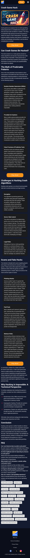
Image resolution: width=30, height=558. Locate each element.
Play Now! (15, 45)
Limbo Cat (4, 495)
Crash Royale (5, 489)
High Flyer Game (18, 512)
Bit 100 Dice (14, 509)
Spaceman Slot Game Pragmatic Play (10, 505)
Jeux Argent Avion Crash (7, 499)
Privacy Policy (15, 544)
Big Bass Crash (17, 482)
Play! (21, 2)
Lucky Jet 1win (12, 495)
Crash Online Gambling (7, 482)
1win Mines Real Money (21, 519)
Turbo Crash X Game (6, 515)
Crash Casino (5, 502)
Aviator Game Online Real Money (9, 522)
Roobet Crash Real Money (7, 519)
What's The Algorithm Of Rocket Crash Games (12, 492)
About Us (15, 537)
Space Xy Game (21, 495)
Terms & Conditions (15, 540)
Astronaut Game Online (18, 515)
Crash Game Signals (14, 489)
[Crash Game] (2, 2)
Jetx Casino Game (19, 499)
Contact (15, 547)
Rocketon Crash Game (7, 512)
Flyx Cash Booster (6, 509)
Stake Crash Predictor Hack (8, 485)
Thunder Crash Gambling (15, 502)
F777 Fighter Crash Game (22, 485)
